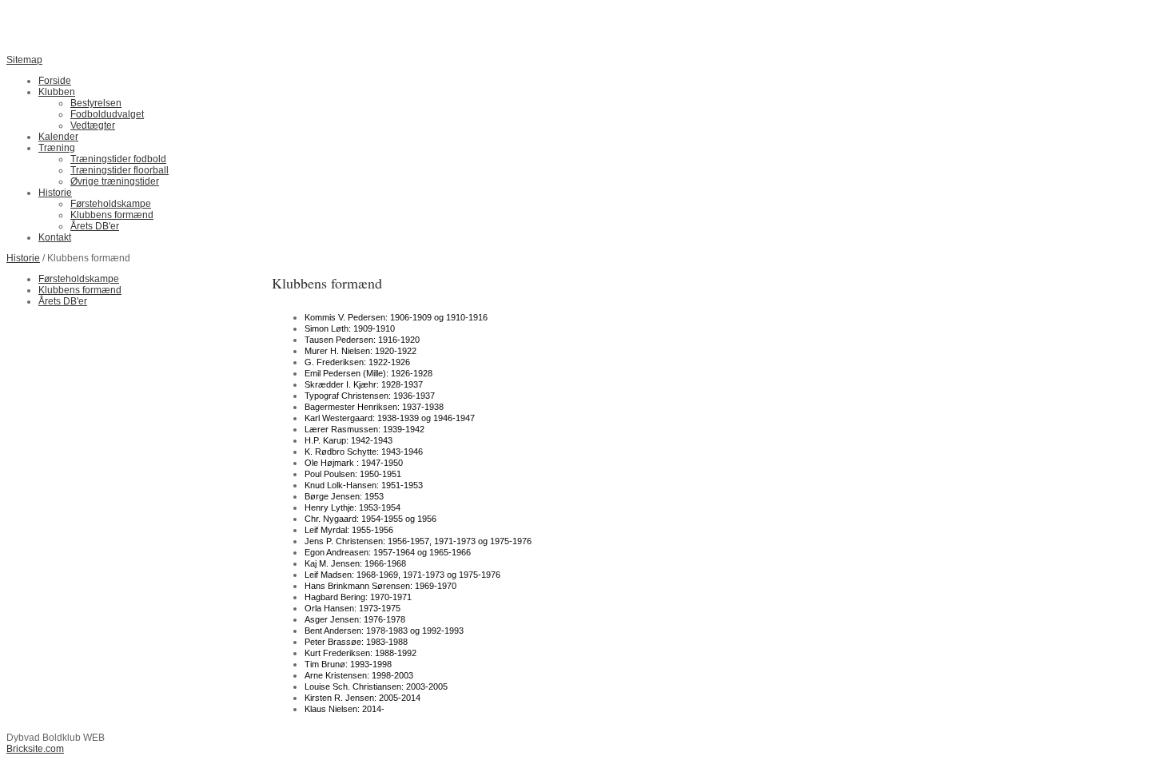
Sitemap (24, 60)
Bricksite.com (35, 748)
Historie (23, 258)
